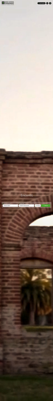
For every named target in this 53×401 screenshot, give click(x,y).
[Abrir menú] (50, 3)
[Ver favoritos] (47, 3)
